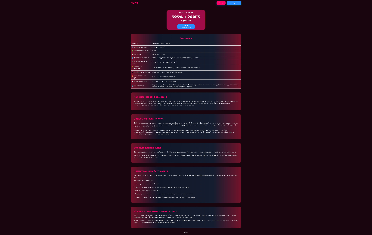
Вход (221, 3)
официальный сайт (186, 26)
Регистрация (234, 3)
